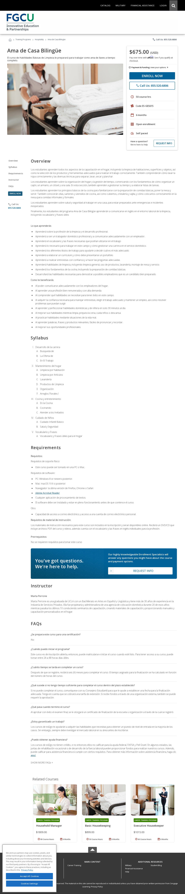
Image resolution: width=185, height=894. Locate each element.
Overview (13, 160)
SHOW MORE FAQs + (42, 762)
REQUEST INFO (164, 143)
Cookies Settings (29, 883)
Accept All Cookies (29, 876)
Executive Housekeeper (149, 825)
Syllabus (13, 167)
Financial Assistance (134, 868)
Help (127, 871)
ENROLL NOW (152, 76)
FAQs (11, 186)
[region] (29, 868)
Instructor (14, 179)
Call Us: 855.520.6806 (164, 39)
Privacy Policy (97, 886)
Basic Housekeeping (98, 825)
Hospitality (39, 39)
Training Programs (23, 39)
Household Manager (49, 825)
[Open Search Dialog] (173, 5)
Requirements (16, 173)
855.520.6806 (14, 208)
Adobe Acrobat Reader (47, 493)
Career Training (74, 865)
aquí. (33, 755)
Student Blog (156, 865)
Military (128, 865)
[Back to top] (92, 861)
